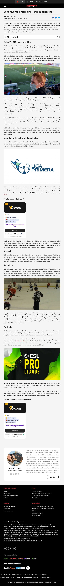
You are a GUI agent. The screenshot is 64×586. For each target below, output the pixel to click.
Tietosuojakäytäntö (5, 574)
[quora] (16, 474)
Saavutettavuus (16, 574)
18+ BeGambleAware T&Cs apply (15, 236)
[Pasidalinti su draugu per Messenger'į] (56, 17)
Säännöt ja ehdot (45, 578)
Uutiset (6, 498)
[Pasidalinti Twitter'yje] (59, 17)
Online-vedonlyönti (37, 513)
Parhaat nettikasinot (10, 506)
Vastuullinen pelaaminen (11, 495)
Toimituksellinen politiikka (30, 574)
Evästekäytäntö (42, 574)
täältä (5, 195)
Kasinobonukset (8, 511)
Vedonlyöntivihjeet (37, 515)
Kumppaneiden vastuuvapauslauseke (28, 578)
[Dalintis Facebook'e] (52, 17)
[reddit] (19, 474)
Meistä (5, 491)
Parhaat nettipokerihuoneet (40, 495)
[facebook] (11, 474)
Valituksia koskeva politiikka (8, 578)
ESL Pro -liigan (21, 341)
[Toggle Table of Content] (32, 37)
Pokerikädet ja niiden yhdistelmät (42, 493)
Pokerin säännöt (37, 491)
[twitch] (14, 474)
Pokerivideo (35, 498)
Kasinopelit (7, 508)
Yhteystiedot (7, 493)
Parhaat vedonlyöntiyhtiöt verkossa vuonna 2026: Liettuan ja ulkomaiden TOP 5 (43, 508)
